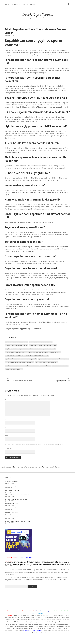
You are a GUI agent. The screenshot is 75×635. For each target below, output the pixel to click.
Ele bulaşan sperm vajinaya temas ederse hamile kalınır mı (44, 352)
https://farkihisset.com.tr (46, 467)
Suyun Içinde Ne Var (63, 381)
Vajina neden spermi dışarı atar (14, 369)
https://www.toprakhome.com (10, 467)
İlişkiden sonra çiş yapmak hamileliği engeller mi (18, 366)
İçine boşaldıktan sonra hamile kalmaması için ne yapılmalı (21, 359)
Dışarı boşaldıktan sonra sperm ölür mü (16, 352)
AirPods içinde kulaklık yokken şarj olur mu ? (16, 499)
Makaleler (13, 337)
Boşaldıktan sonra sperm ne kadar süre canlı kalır (43, 345)
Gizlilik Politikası (16, 4)
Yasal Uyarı (25, 4)
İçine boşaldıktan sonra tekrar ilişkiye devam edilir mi (19, 362)
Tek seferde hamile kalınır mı (60, 366)
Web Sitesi (7, 435)
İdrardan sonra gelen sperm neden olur (46, 362)
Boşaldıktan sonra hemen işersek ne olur (40, 342)
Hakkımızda (33, 4)
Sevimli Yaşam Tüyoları (37, 15)
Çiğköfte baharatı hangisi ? (11, 503)
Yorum (6, 399)
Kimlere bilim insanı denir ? (11, 508)
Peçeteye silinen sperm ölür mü (41, 366)
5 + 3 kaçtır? (8, 448)
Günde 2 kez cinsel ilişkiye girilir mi (15, 355)
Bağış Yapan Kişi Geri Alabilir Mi (30, 329)
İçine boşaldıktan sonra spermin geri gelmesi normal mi (53, 359)
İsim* (6, 419)
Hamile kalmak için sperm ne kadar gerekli (37, 355)
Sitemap (57, 467)
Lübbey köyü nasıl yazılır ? (11, 517)
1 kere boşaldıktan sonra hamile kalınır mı (16, 342)
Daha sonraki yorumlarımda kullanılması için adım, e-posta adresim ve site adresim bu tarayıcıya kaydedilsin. (35, 444)
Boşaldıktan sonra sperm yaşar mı (15, 349)
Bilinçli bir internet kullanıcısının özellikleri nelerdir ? (18, 521)
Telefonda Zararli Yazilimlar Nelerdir (18, 381)
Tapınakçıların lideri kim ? (11, 512)
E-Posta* (7, 427)
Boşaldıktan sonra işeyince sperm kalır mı (16, 345)
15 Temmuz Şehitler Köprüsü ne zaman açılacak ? (17, 495)
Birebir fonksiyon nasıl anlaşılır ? (13, 490)
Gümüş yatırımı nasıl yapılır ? (12, 486)
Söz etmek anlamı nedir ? (11, 481)
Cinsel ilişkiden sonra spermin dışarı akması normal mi (40, 349)
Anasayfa (7, 4)
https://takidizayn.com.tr (29, 467)
